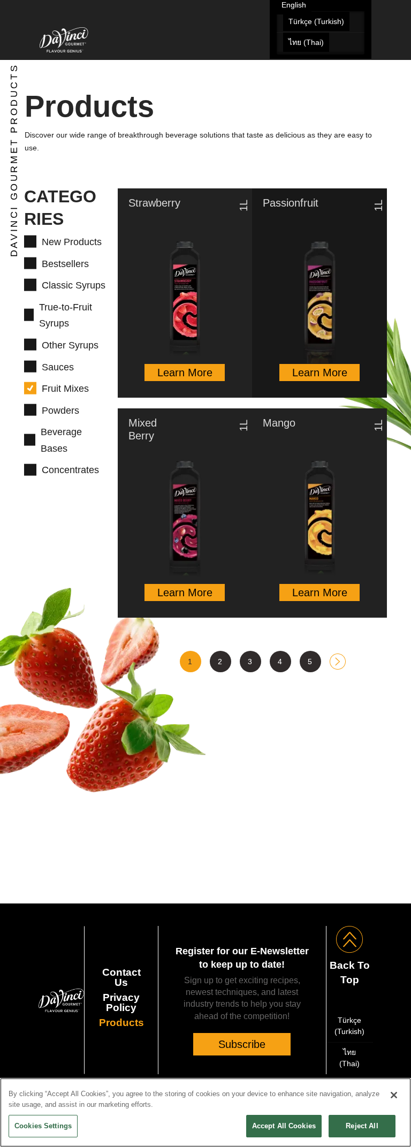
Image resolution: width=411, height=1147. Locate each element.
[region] (205, 1112)
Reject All (362, 1126)
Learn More (184, 372)
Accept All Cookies (284, 1126)
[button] (365, 72)
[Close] (394, 1095)
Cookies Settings (43, 1126)
